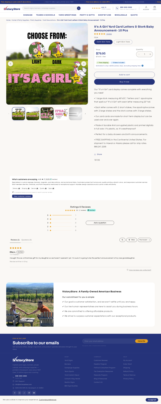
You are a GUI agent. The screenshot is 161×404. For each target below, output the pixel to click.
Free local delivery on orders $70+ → (99, 2)
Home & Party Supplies (20, 20)
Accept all (152, 400)
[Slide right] (83, 63)
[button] (99, 34)
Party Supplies (35, 20)
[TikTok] (24, 393)
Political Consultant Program (104, 368)
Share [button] (99, 154)
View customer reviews (22, 196)
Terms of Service (129, 375)
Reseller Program (100, 364)
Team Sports (69, 371)
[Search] (78, 8)
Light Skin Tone (123, 42)
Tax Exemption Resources (103, 371)
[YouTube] (34, 393)
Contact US (98, 382)
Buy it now (124, 82)
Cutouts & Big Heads (72, 379)
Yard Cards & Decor (72, 375)
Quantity (139, 49)
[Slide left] (10, 63)
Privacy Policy (128, 379)
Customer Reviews (101, 360)
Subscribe (141, 341)
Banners (68, 364)
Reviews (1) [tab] (15, 240)
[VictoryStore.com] (12, 8)
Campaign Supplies (72, 368)
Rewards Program (100, 375)
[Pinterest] (29, 393)
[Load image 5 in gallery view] (75, 113)
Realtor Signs (70, 382)
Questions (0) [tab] (26, 240)
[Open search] (122, 240)
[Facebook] (15, 393)
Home (8, 20)
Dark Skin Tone (103, 42)
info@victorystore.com (23, 384)
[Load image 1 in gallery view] (18, 113)
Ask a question (100, 223)
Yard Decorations (49, 20)
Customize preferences (47, 400)
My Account (127, 360)
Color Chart (127, 364)
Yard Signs (69, 360)
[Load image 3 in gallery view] (47, 113)
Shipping (126, 368)
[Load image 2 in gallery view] (32, 113)
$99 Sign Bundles (71, 386)
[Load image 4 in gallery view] (61, 113)
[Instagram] (19, 393)
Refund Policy (128, 371)
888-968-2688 (21, 376)
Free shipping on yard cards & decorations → (17, 2)
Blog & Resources (100, 379)
